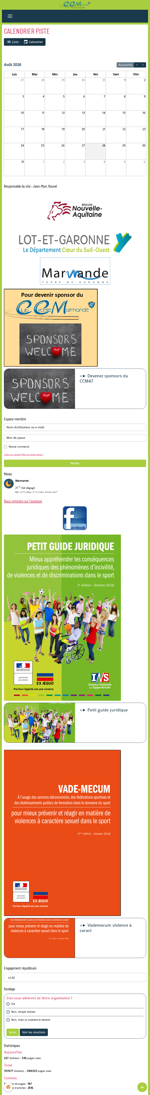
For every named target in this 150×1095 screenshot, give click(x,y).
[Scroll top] (142, 1087)
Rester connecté (19, 446)
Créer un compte (12, 454)
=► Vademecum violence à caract (106, 928)
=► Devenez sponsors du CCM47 (104, 378)
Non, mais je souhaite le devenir (30, 1019)
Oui (13, 1003)
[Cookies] (8, 1087)
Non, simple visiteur (23, 1011)
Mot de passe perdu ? (33, 454)
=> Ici (11, 977)
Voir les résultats (33, 1032)
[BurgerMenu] (10, 16)
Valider (75, 463)
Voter (12, 1032)
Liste (15, 42)
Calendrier (35, 42)
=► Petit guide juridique (104, 710)
